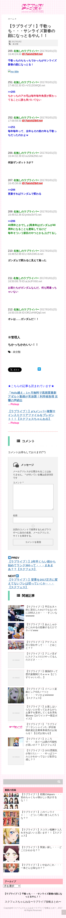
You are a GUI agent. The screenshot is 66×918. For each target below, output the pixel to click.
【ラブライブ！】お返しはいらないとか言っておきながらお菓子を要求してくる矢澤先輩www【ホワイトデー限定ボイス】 (41, 712)
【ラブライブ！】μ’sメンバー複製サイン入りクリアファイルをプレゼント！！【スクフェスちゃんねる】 (31, 415)
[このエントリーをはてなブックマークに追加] (39, 369)
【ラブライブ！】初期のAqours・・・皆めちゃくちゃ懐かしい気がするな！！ (41, 797)
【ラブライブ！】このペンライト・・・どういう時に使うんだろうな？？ (40, 815)
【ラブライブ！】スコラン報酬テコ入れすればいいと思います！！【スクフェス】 (41, 832)
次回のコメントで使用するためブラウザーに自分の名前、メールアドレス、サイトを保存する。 (32, 532)
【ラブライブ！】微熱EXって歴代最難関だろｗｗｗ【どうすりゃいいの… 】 (42, 674)
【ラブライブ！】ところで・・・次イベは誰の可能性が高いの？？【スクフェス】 (41, 741)
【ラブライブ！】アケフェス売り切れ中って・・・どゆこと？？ (41, 645)
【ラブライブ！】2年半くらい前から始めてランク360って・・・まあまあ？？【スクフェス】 (32, 565)
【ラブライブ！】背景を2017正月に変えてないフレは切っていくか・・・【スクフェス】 (33, 583)
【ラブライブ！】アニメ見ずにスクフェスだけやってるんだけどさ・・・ (41, 656)
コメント (18, 482)
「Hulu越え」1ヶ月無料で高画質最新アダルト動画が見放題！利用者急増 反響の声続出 (33, 396)
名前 (15, 515)
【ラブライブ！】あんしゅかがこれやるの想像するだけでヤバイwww (41, 627)
